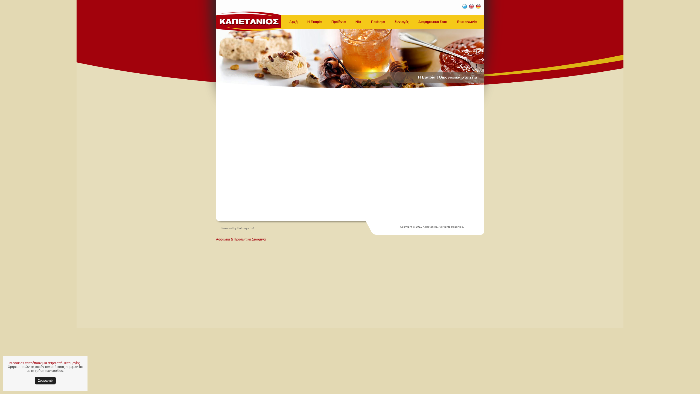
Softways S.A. (246, 228)
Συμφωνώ (45, 381)
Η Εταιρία (314, 22)
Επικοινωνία (467, 22)
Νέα (358, 22)
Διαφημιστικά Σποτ (432, 22)
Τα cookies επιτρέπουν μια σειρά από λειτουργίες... (45, 363)
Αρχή (293, 22)
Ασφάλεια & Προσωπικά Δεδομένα (241, 239)
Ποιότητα (378, 22)
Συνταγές (402, 22)
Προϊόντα (338, 22)
